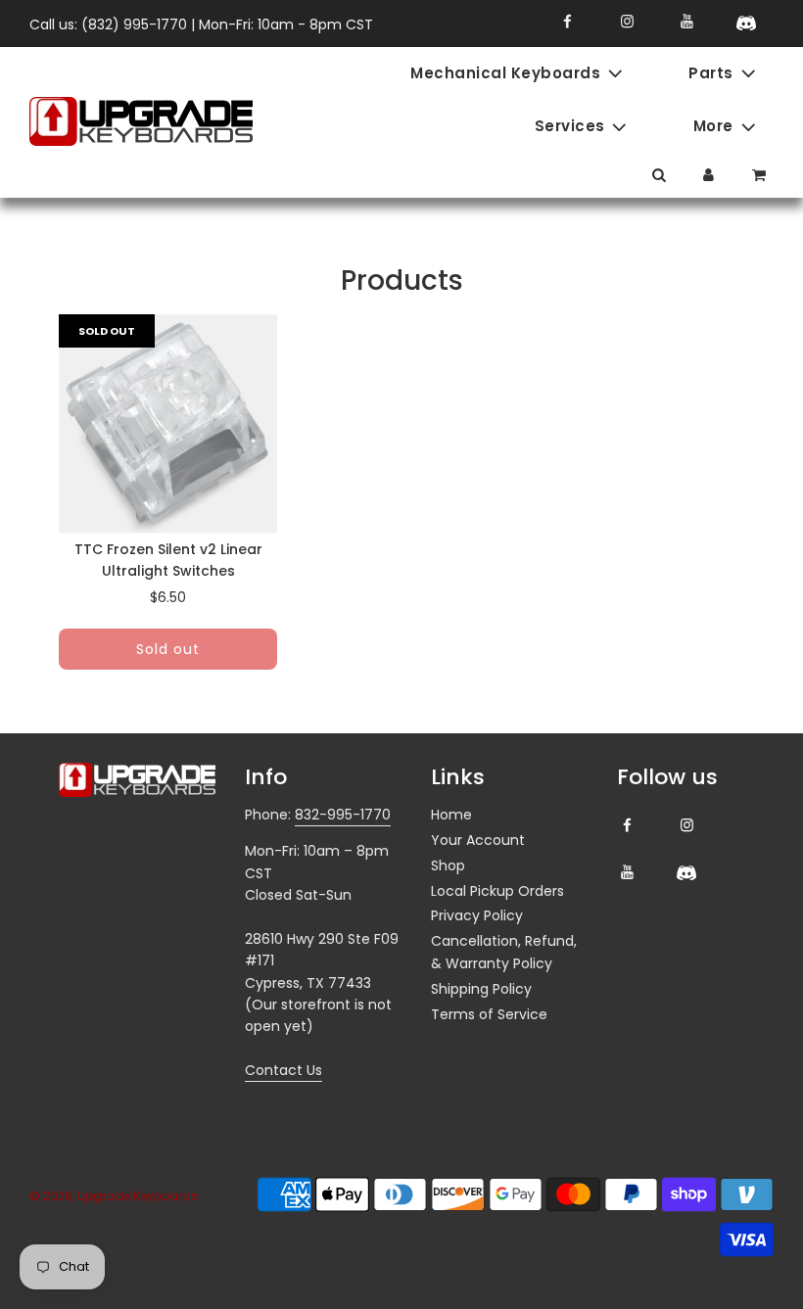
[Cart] (760, 175)
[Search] (659, 175)
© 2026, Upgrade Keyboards (113, 1196)
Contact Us (283, 1070)
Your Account (478, 840)
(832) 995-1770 (134, 24)
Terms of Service (489, 1014)
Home (451, 814)
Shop (448, 865)
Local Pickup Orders (497, 891)
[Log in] (708, 175)
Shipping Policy (481, 989)
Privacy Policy (477, 915)
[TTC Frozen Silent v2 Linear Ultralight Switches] (168, 423)
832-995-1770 (343, 814)
